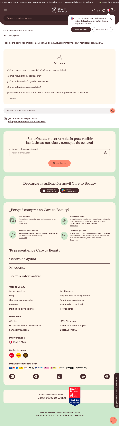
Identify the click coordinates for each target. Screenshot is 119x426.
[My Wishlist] (93, 10)
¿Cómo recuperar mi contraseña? (24, 75)
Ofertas (13, 321)
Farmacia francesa (19, 329)
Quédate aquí (102, 29)
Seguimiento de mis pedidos (75, 295)
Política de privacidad (71, 304)
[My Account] (98, 10)
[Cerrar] (116, 374)
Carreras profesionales (21, 300)
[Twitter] (83, 376)
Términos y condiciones (72, 300)
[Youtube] (107, 376)
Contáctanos (66, 291)
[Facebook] (36, 376)
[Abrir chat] (113, 420)
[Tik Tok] (59, 376)
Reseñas (13, 304)
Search (112, 110)
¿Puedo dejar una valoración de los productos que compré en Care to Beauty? (47, 92)
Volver (13, 98)
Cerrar (110, 19)
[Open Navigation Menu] (5, 10)
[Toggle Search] (10, 10)
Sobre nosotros (17, 291)
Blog (11, 295)
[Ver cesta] (104, 10)
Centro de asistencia (12, 30)
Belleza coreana (68, 329)
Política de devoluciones (22, 308)
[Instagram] (12, 376)
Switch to (81, 29)
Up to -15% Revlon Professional (25, 325)
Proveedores (66, 308)
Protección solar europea (73, 325)
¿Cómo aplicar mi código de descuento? (28, 81)
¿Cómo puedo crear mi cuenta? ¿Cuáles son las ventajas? (36, 70)
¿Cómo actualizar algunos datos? (24, 87)
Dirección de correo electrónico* (26, 149)
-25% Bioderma (68, 321)
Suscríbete (59, 163)
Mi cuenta (59, 63)
